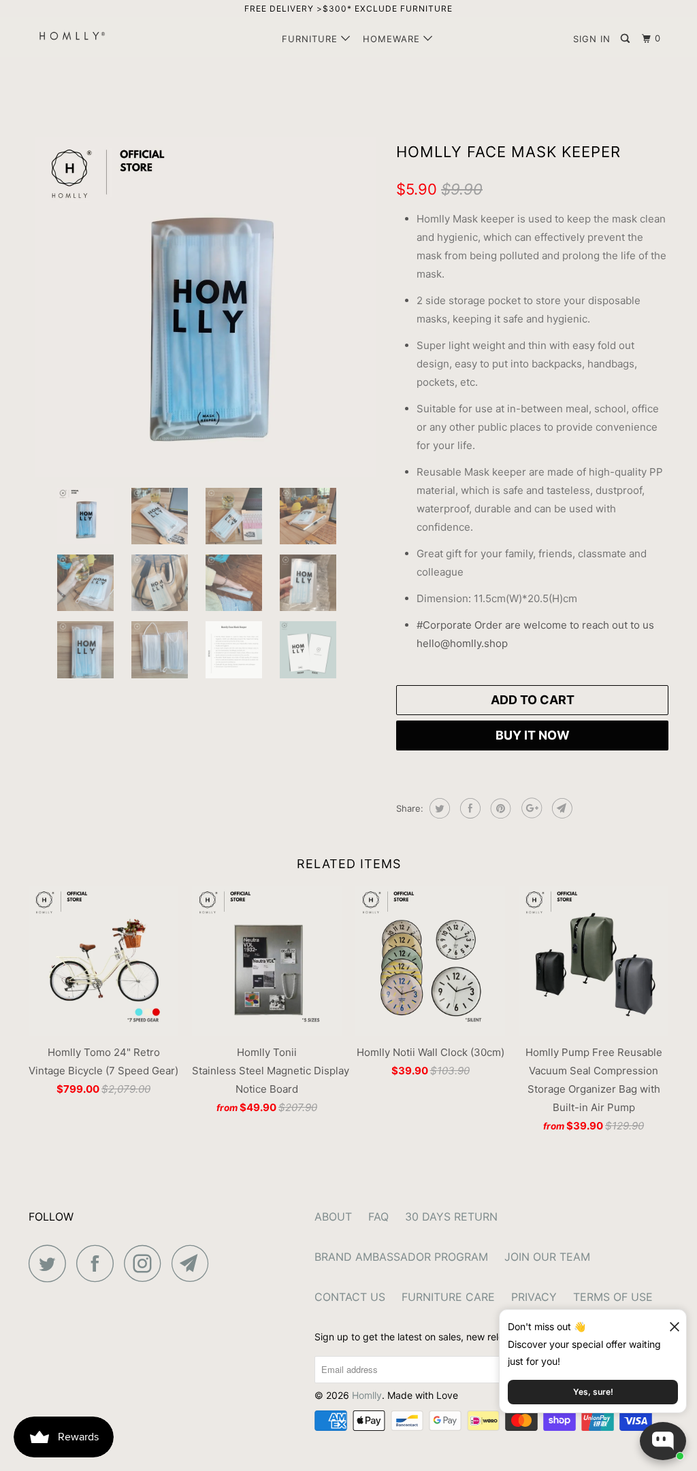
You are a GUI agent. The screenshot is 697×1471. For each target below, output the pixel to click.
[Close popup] (668, 1321)
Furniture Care (448, 1297)
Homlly (367, 1395)
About (333, 1216)
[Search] (626, 38)
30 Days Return (451, 1216)
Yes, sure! (593, 1392)
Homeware (393, 38)
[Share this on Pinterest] (499, 808)
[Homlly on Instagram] (146, 1263)
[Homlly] (83, 35)
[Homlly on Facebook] (98, 1263)
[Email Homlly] (194, 1263)
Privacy (534, 1297)
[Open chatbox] (663, 1441)
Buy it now (533, 735)
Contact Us (349, 1297)
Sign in (592, 38)
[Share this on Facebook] (469, 808)
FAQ (378, 1216)
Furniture (311, 38)
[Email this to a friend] (560, 808)
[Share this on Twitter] (438, 808)
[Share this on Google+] (530, 808)
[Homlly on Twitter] (51, 1263)
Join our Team (547, 1256)
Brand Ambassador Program (401, 1256)
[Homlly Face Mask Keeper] (206, 307)
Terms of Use (613, 1297)
